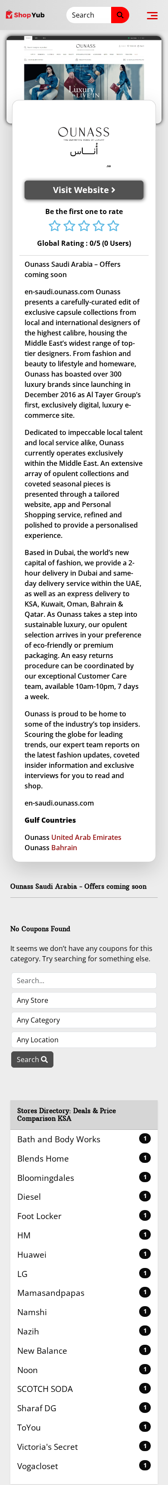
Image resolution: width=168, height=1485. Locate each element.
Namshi (82, 1312)
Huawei (82, 1254)
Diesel (82, 1196)
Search (29, 1059)
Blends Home (82, 1158)
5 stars (113, 226)
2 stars (69, 226)
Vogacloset (82, 1466)
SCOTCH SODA (82, 1388)
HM (82, 1235)
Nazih (82, 1331)
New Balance (82, 1350)
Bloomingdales (82, 1177)
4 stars (98, 226)
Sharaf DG (82, 1408)
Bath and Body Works (82, 1139)
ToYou (82, 1427)
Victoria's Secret (82, 1446)
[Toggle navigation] (152, 15)
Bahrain (64, 847)
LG (82, 1274)
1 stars (54, 226)
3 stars (84, 226)
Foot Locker (82, 1216)
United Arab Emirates (86, 837)
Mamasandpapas (82, 1292)
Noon (82, 1370)
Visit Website (82, 190)
